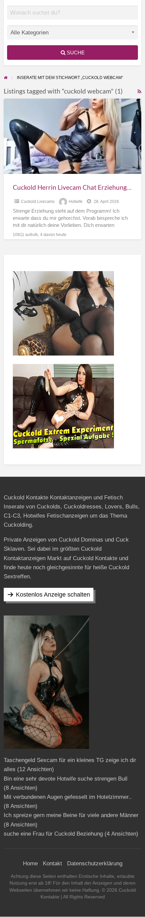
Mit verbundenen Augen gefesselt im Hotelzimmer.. (68, 797)
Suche (75, 52)
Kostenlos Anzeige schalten (53, 594)
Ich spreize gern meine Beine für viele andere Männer (71, 815)
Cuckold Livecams (38, 201)
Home (30, 863)
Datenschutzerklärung (94, 863)
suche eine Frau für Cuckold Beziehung (53, 834)
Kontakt (52, 863)
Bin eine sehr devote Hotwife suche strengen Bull (65, 779)
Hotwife (76, 201)
